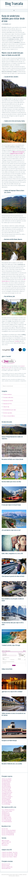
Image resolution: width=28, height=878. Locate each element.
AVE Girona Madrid (6, 799)
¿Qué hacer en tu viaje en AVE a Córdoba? (12, 691)
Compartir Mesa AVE (6, 842)
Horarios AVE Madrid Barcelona (8, 831)
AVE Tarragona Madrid (7, 802)
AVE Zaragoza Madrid (6, 790)
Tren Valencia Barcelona (7, 792)
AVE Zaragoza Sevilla (6, 798)
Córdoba (17, 341)
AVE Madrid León (5, 812)
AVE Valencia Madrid (6, 781)
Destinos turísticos (7, 394)
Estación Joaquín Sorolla (7, 867)
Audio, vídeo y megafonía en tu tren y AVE (12, 553)
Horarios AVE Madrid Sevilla (8, 834)
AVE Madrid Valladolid (6, 801)
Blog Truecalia (14, 3)
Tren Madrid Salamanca (7, 821)
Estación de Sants (5, 865)
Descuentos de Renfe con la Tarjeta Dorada (12, 459)
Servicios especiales (7, 412)
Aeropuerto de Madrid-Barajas (9, 740)
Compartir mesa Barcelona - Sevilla (9, 855)
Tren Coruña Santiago (6, 820)
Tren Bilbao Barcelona (6, 818)
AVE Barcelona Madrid (6, 779)
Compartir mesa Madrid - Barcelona (9, 852)
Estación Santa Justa (6, 868)
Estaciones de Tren (7, 403)
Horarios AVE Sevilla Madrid (8, 833)
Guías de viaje (6, 406)
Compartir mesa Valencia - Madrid (9, 856)
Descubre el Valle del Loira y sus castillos (12, 764)
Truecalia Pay (4, 845)
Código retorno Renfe (7, 669)
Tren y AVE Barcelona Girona (8, 809)
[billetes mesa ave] (9, 363)
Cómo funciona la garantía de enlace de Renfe (13, 576)
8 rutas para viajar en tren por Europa (11, 505)
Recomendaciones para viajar (9, 409)
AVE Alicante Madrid (6, 786)
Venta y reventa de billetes (9, 416)
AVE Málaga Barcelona (6, 793)
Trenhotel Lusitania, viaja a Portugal (11, 645)
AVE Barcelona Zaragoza (7, 796)
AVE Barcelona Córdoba (7, 811)
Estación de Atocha (6, 864)
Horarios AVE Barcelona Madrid (8, 830)
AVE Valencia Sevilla (6, 789)
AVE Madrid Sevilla (6, 783)
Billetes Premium (5, 840)
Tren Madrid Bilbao (6, 815)
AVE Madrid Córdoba (6, 795)
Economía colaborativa (8, 397)
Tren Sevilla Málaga (6, 804)
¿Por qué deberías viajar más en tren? (11, 530)
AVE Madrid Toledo (6, 814)
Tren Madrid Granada (6, 817)
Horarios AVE (5, 828)
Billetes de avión (5, 843)
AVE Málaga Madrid (6, 784)
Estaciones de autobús (8, 400)
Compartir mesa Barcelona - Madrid (9, 853)
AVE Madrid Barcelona (6, 780)
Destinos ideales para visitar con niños (11, 481)
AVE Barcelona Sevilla (6, 787)
